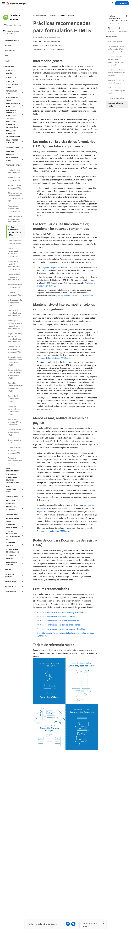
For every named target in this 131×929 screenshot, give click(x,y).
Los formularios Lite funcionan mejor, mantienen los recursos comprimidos (116, 61)
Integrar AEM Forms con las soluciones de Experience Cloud (12, 479)
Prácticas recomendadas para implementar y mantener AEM (62, 612)
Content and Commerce (9, 575)
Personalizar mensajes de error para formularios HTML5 (14, 410)
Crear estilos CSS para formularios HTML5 (13, 399)
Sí (112, 23)
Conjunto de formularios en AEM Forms (53, 531)
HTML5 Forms (44, 45)
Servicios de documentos (10, 502)
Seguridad (8, 46)
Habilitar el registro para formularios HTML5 (14, 432)
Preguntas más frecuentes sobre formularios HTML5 (14, 208)
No (118, 23)
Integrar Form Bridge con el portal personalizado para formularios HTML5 (15, 337)
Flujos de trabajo (12, 147)
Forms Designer (12, 514)
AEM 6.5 (53, 15)
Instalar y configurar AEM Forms (12, 84)
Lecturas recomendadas (116, 98)
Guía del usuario (67, 15)
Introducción (11, 77)
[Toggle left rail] (23, 10)
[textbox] (13, 25)
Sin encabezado (10, 581)
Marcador (111, 31)
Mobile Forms (57, 45)
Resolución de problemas (11, 557)
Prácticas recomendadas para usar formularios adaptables (61, 629)
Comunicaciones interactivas (12, 141)
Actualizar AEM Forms (11, 92)
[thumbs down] (73, 924)
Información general (115, 41)
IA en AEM (8, 570)
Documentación (39, 15)
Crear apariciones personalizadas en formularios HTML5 (14, 349)
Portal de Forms (12, 496)
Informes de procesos (10, 544)
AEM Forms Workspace (10, 153)
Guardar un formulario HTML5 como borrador (14, 422)
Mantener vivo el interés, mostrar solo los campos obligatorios (116, 72)
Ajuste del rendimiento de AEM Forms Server (74, 295)
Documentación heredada (11, 563)
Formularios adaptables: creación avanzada (13, 133)
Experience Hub (10, 51)
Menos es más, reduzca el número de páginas (117, 81)
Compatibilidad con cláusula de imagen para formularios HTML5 (14, 374)
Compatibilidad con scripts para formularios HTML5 (14, 450)
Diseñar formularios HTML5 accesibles (14, 241)
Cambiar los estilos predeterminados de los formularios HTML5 (15, 361)
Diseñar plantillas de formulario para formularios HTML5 (15, 219)
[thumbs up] (68, 924)
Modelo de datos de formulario (13, 105)
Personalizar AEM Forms (12, 520)
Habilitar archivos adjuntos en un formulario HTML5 (14, 277)
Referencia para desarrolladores (12, 550)
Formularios (9, 66)
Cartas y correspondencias (13, 469)
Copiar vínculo (122, 31)
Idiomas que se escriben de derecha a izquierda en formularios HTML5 (15, 324)
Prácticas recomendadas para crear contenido (56, 616)
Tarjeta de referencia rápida (115, 104)
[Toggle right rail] (107, 10)
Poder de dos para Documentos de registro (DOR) (116, 90)
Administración (10, 591)
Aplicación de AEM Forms (12, 159)
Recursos (8, 61)
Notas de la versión (12, 40)
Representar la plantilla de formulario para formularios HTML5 (14, 265)
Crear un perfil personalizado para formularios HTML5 (14, 313)
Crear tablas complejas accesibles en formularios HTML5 (15, 387)
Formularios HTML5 (13, 165)
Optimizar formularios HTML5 (14, 293)
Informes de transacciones (11, 526)
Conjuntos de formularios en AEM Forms (53, 358)
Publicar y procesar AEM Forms (11, 489)
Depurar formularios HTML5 (15, 441)
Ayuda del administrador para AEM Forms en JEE (13, 535)
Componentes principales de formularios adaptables (11, 114)
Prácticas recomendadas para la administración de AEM (60, 620)
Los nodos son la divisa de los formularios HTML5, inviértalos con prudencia (117, 49)
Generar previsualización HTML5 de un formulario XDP (13, 252)
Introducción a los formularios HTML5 (14, 171)
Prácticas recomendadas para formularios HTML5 (14, 231)
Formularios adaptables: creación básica (12, 124)
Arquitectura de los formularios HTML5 (14, 186)
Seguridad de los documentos (12, 508)
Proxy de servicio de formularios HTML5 (15, 285)
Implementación (10, 586)
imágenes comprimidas (50, 267)
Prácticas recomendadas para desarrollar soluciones (58, 624)
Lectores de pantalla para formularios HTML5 (15, 302)
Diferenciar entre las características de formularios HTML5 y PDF (15, 197)
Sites (6, 56)
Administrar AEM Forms (12, 98)
